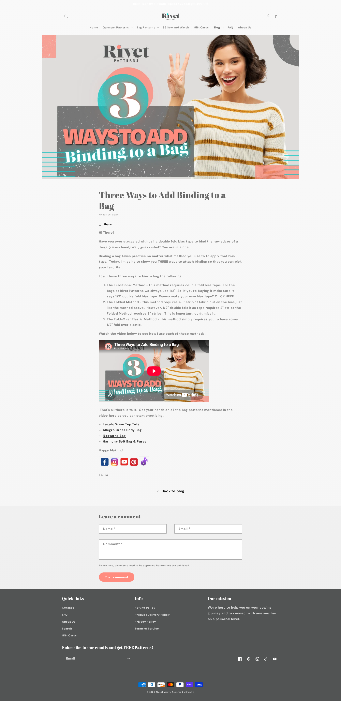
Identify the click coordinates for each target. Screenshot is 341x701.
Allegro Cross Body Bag (122, 430)
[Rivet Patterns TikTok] (144, 466)
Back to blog (173, 491)
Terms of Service (147, 628)
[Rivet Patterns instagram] (114, 466)
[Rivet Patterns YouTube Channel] (124, 466)
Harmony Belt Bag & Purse (124, 441)
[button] (66, 16)
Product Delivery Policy (152, 614)
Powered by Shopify (183, 692)
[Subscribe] (128, 658)
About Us (68, 621)
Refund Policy (145, 607)
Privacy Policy (145, 621)
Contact (68, 607)
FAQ (65, 614)
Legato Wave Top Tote (121, 424)
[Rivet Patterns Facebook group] (104, 466)
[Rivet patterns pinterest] (134, 466)
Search (67, 628)
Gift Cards (69, 635)
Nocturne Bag (114, 436)
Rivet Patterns (163, 692)
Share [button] (107, 224)
